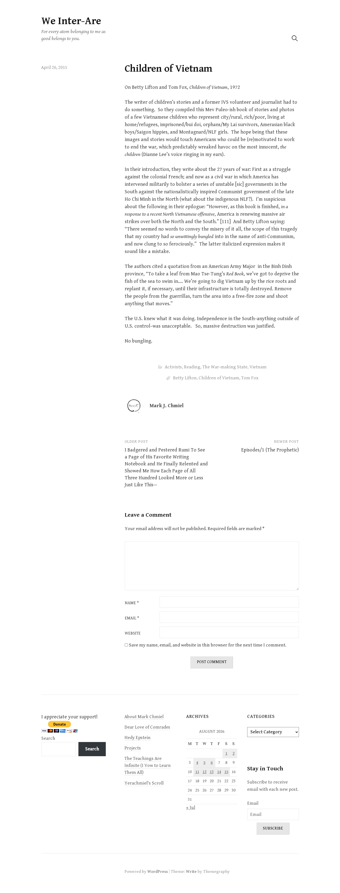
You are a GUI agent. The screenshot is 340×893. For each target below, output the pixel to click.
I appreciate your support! (69, 717)
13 (212, 771)
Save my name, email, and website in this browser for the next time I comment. (207, 645)
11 (197, 771)
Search (48, 738)
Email (132, 618)
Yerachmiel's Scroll (144, 783)
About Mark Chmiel (144, 716)
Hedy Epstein (137, 737)
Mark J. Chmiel (166, 406)
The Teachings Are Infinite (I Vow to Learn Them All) (147, 765)
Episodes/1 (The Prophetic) (270, 450)
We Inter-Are (71, 21)
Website (133, 634)
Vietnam (258, 367)
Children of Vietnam (219, 378)
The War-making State (224, 367)
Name (132, 603)
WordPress (157, 871)
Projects (132, 748)
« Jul (190, 807)
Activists (173, 367)
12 (204, 771)
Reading (192, 367)
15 (226, 771)
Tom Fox (250, 378)
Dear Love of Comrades (147, 727)
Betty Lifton (185, 378)
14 (219, 771)
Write (191, 871)
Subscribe (273, 828)
